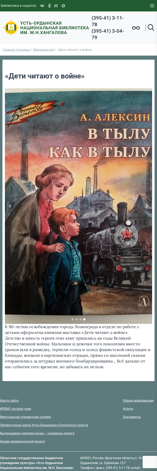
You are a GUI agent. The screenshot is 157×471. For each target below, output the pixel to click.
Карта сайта (9, 401)
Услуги (128, 409)
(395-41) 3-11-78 (108, 21)
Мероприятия (43, 50)
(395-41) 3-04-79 (108, 34)
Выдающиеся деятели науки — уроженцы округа (37, 433)
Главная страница (16, 50)
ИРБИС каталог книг (15, 409)
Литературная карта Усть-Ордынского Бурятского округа (44, 425)
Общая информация (138, 401)
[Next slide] (147, 206)
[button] (73, 319)
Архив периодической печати (22, 441)
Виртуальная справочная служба (25, 417)
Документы (132, 417)
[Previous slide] (10, 206)
